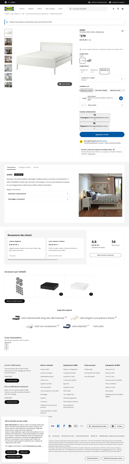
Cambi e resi (44, 380)
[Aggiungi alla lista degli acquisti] (122, 31)
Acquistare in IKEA (69, 376)
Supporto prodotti (46, 384)
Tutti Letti (98, 326)
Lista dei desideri (89, 376)
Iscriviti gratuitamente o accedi (93, 143)
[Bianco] (82, 61)
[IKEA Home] (9, 9)
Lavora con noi (110, 369)
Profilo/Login (88, 369)
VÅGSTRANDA (92, 96)
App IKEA (66, 384)
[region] (44, 58)
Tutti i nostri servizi (46, 416)
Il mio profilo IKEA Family (92, 373)
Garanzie (43, 398)
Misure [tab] (36, 167)
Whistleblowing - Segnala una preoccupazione (112, 436)
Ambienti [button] (31, 9)
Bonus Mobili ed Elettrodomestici (68, 406)
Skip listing (8, 342)
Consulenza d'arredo (69, 373)
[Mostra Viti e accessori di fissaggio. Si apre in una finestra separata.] (20, 286)
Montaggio (44, 394)
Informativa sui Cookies (67, 436)
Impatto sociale (110, 387)
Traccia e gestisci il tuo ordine (50, 391)
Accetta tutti (11, 452)
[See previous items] (6, 345)
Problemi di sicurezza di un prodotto (49, 406)
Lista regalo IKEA (68, 394)
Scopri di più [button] (91, 154)
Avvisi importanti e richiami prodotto (49, 412)
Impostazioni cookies (13, 457)
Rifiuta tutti (24, 452)
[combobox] (87, 9)
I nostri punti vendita (69, 380)
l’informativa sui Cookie (34, 446)
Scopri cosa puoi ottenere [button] (113, 143)
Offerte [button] (39, 9)
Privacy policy (56, 436)
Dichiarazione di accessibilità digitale (114, 395)
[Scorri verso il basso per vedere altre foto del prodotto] (8, 87)
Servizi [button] (60, 9)
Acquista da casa (68, 387)
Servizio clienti (45, 369)
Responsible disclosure (82, 436)
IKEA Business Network (70, 401)
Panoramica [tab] (11, 167)
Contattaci (44, 401)
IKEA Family (67, 391)
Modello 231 (94, 436)
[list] (46, 248)
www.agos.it (106, 449)
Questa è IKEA (109, 373)
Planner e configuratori (70, 369)
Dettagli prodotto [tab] (25, 167)
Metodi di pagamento (70, 398)
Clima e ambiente (110, 384)
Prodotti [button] (22, 9)
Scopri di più (8, 376)
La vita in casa (109, 376)
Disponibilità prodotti (47, 376)
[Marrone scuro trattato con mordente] (89, 61)
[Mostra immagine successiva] (70, 58)
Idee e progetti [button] (50, 9)
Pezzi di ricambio (46, 387)
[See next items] (121, 90)
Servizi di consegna (46, 373)
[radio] (86, 90)
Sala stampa (109, 391)
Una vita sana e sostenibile (113, 380)
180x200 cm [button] (100, 32)
